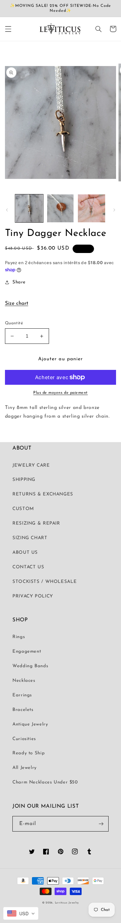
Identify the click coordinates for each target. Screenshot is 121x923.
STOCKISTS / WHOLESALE (44, 581)
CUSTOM (23, 509)
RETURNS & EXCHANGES (42, 494)
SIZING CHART (29, 538)
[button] (8, 29)
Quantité (14, 323)
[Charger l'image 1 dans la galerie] (29, 208)
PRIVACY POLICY (32, 596)
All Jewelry (24, 767)
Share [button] (19, 282)
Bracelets (23, 710)
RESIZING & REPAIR (36, 523)
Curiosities (24, 739)
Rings (18, 637)
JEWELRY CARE (31, 465)
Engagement (26, 651)
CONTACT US (28, 567)
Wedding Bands (30, 666)
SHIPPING (23, 479)
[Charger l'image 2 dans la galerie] (60, 208)
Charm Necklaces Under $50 (45, 782)
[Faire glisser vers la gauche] (7, 210)
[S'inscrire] (101, 823)
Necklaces (23, 680)
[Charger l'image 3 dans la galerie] (91, 208)
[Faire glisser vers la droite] (114, 210)
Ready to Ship (28, 753)
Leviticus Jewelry (67, 902)
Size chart (16, 303)
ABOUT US (25, 552)
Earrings (22, 695)
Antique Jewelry (30, 724)
